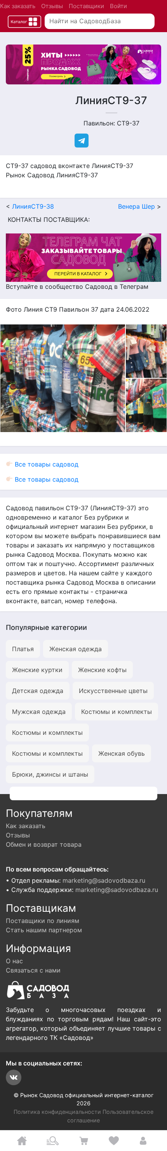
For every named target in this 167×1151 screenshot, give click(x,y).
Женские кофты (102, 670)
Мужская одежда (39, 711)
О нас (14, 961)
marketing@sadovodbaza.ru (104, 880)
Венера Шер (136, 206)
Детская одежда (37, 691)
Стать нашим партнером (44, 930)
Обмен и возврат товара (44, 844)
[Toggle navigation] (24, 21)
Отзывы (52, 6)
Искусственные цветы (113, 691)
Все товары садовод (45, 464)
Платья (23, 649)
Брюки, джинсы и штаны (50, 774)
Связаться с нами (33, 970)
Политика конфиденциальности (57, 1111)
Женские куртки (37, 670)
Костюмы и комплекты (116, 711)
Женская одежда (75, 649)
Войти (118, 6)
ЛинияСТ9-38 (33, 206)
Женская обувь (121, 753)
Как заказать (17, 6)
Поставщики (86, 6)
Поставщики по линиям (42, 921)
